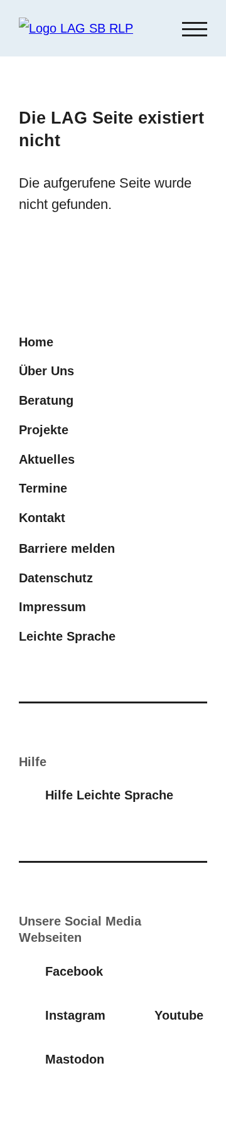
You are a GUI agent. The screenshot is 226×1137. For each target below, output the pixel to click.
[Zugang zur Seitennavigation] (194, 28)
